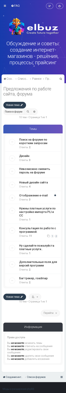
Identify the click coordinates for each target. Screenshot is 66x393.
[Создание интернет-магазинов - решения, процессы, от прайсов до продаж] (33, 26)
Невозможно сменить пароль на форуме (34, 170)
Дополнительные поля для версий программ (38, 263)
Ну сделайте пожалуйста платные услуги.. (36, 247)
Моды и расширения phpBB (18, 389)
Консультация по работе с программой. (37, 229)
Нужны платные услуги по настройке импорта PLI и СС (37, 212)
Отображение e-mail (33, 195)
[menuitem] (15, 5)
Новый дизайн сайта (33, 182)
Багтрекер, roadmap (33, 278)
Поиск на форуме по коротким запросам (33, 141)
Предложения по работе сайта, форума (27, 91)
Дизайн (24, 156)
